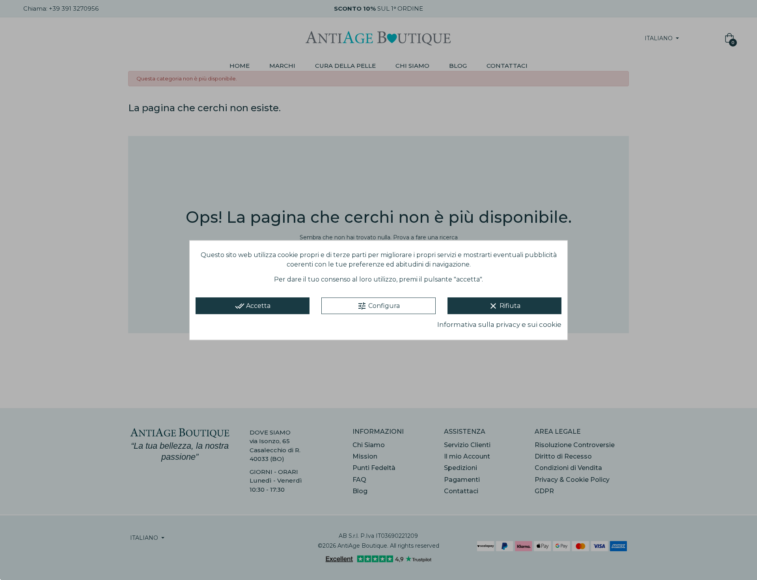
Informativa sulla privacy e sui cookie (499, 324)
